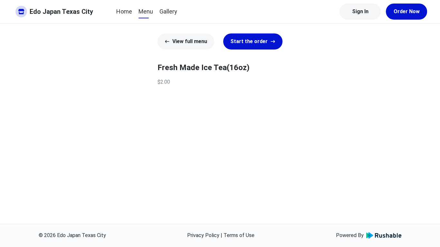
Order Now (407, 11)
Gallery (168, 11)
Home (124, 11)
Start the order (249, 41)
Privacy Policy (203, 235)
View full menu (189, 41)
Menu (146, 11)
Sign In (360, 11)
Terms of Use (239, 235)
